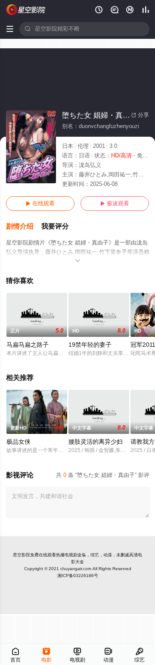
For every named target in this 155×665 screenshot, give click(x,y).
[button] (23, 227)
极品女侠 (18, 442)
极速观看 (114, 204)
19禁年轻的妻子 (90, 345)
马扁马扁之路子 (27, 345)
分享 (140, 115)
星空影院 (21, 554)
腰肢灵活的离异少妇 (95, 442)
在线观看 (40, 204)
